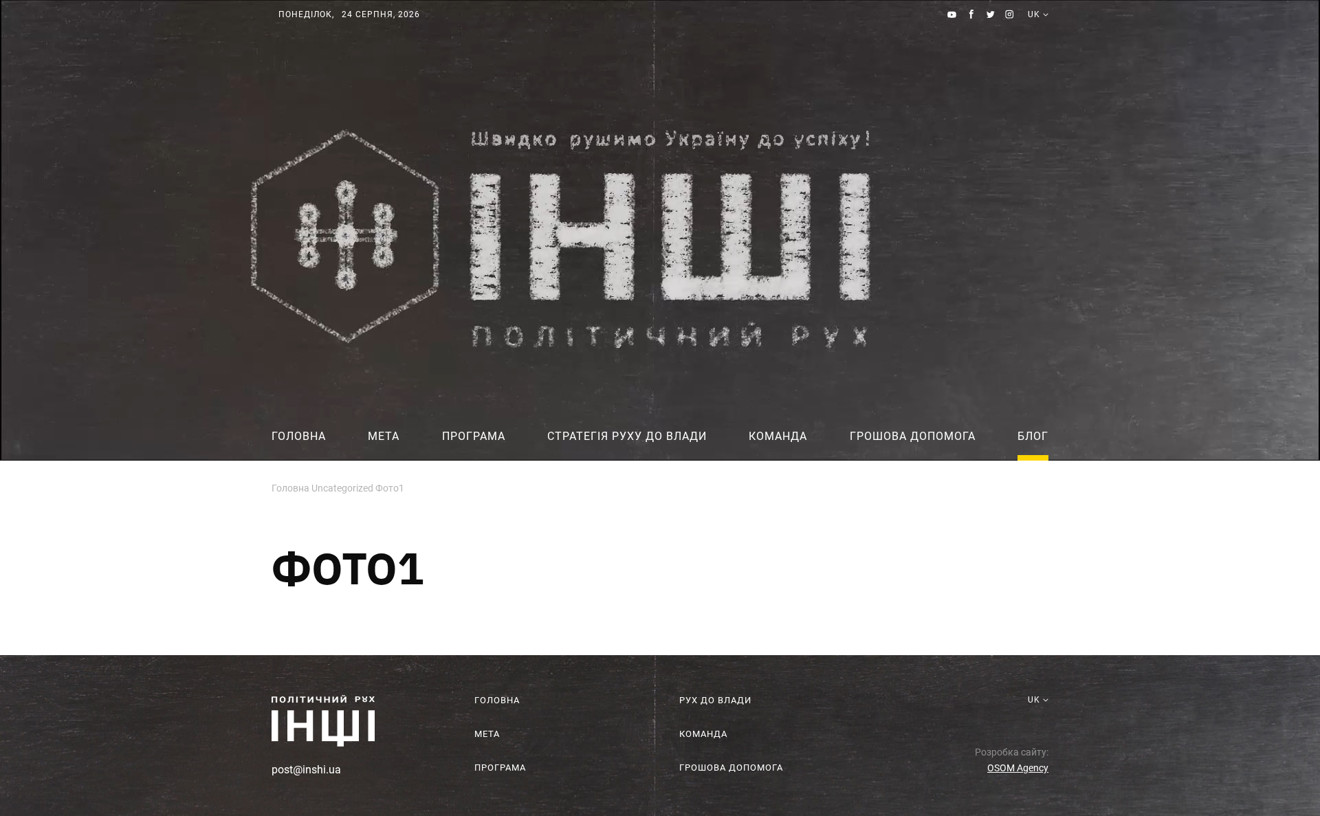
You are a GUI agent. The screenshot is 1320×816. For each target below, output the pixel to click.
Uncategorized (342, 488)
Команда (778, 436)
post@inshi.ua (306, 769)
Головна (299, 436)
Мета (383, 436)
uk (1034, 31)
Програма (473, 436)
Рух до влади (715, 700)
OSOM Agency (1017, 767)
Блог (1033, 436)
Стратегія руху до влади (627, 436)
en (1034, 44)
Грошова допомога (913, 436)
